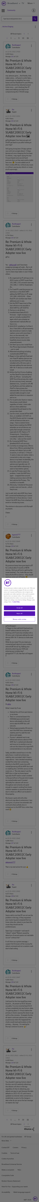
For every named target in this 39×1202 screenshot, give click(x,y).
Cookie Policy (16, 602)
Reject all (19, 613)
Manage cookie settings (19, 619)
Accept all (19, 607)
